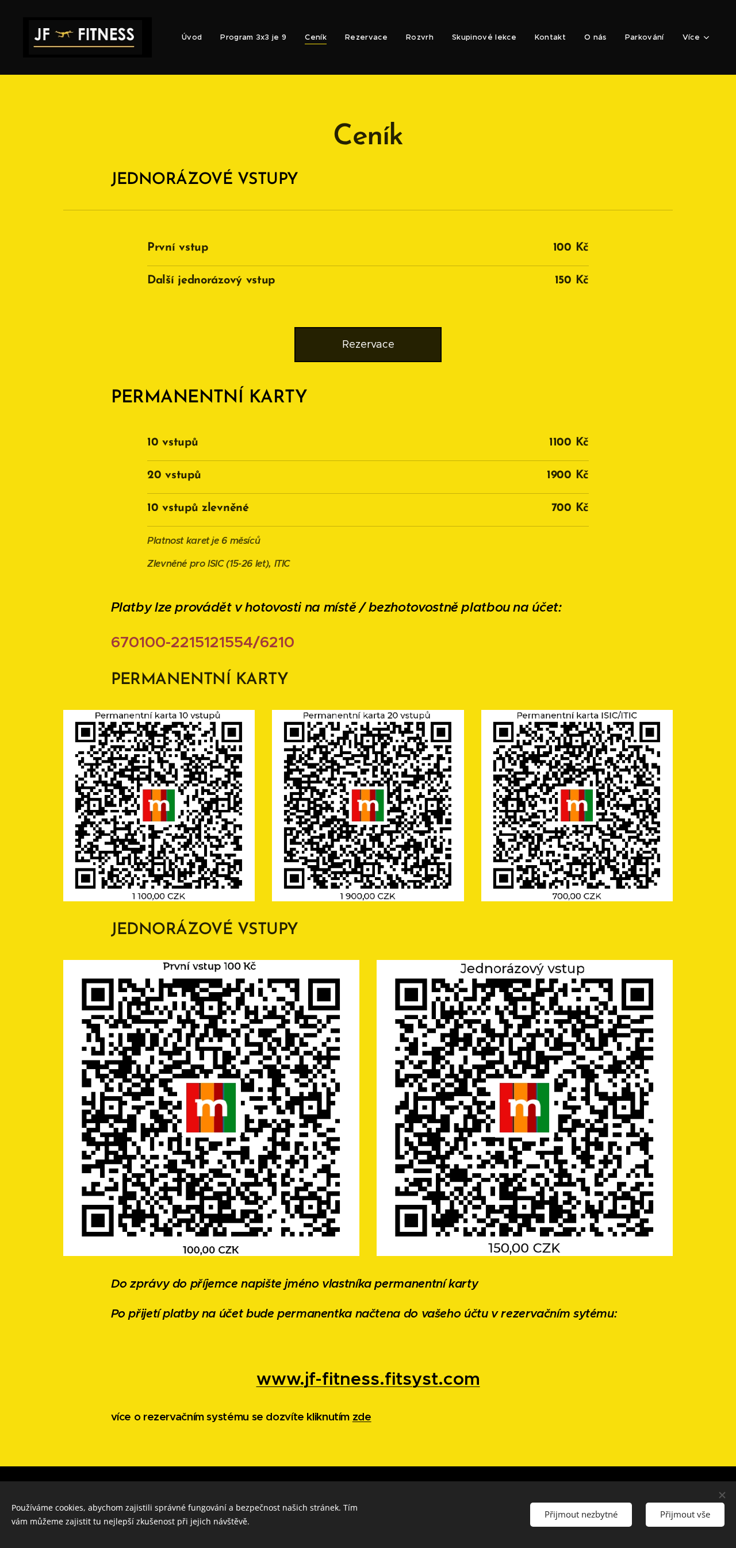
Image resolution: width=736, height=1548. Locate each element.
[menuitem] (195, 37)
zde (361, 1416)
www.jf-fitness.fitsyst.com (368, 1379)
